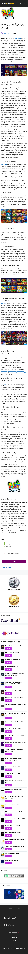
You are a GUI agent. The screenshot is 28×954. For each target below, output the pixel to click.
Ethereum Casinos (10, 917)
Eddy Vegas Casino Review (13, 832)
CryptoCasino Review (11, 860)
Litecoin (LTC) (20, 371)
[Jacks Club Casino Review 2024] (2, 849)
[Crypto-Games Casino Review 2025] (2, 745)
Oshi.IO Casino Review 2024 (13, 789)
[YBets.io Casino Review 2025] (2, 814)
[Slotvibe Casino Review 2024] (2, 828)
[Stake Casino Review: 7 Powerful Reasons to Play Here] (2, 676)
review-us (7, 924)
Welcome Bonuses (10, 919)
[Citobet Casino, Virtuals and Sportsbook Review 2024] (2, 684)
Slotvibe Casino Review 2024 (13, 825)
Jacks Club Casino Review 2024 (14, 846)
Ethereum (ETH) (12, 371)
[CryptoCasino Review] (2, 863)
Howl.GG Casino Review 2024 (13, 691)
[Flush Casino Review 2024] (2, 769)
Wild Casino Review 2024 (12, 659)
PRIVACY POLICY (9, 925)
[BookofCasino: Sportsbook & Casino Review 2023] (2, 716)
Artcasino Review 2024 (12, 853)
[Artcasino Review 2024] (2, 856)
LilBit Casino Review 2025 (12, 653)
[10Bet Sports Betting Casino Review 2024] (2, 707)
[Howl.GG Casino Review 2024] (2, 693)
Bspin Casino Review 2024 (13, 729)
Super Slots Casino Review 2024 (14, 735)
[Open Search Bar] (20, 3)
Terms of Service (9, 926)
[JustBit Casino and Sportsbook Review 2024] (2, 752)
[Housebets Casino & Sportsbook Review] (2, 783)
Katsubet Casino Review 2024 (14, 722)
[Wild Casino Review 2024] (2, 662)
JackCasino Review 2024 (12, 774)
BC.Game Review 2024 (11, 666)
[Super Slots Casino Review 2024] (2, 738)
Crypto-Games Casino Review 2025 (15, 742)
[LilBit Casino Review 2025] (2, 655)
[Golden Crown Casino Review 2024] (2, 821)
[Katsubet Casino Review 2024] (2, 724)
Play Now (8, 648)
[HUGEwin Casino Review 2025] (2, 700)
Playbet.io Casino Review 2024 (14, 646)
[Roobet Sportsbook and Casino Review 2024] (2, 799)
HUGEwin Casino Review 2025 (14, 697)
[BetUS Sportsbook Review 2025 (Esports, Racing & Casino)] (2, 761)
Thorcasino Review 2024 (12, 805)
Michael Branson (7, 33)
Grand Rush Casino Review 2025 (14, 839)
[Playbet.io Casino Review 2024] (2, 648)
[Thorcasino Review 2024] (2, 807)
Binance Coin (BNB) (21, 372)
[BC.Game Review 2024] (2, 669)
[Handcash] (14, 878)
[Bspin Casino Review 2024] (2, 731)
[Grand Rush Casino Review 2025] (2, 842)
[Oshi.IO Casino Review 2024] (2, 792)
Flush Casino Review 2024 (13, 767)
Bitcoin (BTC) (4, 371)
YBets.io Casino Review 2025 (13, 812)
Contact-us (8, 922)
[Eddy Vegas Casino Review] (2, 835)
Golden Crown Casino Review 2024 (15, 819)
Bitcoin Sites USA (10, 918)
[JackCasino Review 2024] (2, 776)
